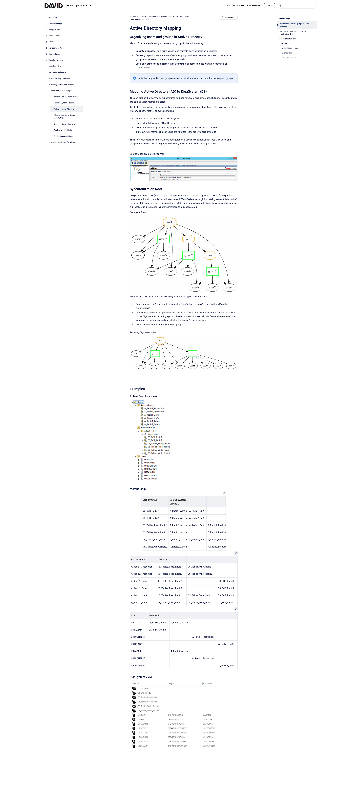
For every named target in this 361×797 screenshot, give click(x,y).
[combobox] (297, 5)
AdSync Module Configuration (66, 97)
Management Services (58, 48)
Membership (287, 53)
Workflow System (56, 60)
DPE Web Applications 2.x (78, 5)
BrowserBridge (54, 54)
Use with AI (228, 17)
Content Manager (55, 24)
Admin (51, 42)
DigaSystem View (289, 57)
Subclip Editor (54, 36)
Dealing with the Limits (63, 130)
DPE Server (53, 17)
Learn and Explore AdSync (61, 91)
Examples (283, 43)
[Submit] (280, 5)
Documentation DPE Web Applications (152, 16)
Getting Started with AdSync (62, 85)
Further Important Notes (63, 136)
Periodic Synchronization (64, 103)
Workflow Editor (55, 66)
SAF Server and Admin (57, 72)
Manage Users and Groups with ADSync (64, 116)
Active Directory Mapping (64, 109)
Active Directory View (290, 48)
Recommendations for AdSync (63, 142)
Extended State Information (65, 124)
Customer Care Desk (235, 5)
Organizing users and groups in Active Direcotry (294, 25)
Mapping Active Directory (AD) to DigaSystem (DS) (292, 32)
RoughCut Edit (54, 30)
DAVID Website (253, 5)
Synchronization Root (287, 39)
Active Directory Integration (59, 78)
